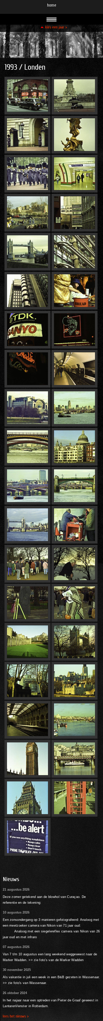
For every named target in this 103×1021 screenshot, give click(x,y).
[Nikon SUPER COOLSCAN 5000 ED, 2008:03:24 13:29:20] (74, 563)
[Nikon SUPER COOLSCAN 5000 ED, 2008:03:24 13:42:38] (74, 797)
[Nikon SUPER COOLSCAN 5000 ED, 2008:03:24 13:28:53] (74, 290)
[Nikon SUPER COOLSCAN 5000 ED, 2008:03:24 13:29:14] (27, 524)
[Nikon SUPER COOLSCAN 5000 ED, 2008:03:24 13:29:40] (74, 719)
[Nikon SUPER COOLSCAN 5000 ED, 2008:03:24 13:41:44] (74, 212)
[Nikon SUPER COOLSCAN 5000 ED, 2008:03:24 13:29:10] (74, 485)
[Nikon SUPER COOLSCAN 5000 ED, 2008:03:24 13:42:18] (74, 524)
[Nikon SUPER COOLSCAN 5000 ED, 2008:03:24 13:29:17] (27, 563)
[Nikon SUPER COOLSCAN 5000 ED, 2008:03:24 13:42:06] (74, 329)
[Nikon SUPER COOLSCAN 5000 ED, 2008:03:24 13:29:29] (27, 680)
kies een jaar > (56, 27)
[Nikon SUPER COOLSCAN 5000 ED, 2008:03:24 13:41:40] (74, 134)
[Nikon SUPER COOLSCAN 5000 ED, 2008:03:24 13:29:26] (74, 641)
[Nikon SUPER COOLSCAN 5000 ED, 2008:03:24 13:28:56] (74, 368)
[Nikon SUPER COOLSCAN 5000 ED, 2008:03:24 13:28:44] (74, 173)
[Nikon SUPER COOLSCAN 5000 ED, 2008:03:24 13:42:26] (74, 602)
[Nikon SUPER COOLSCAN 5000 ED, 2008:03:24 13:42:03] (27, 329)
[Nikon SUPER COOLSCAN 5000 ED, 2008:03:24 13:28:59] (27, 407)
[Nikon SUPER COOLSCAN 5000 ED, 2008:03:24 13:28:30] (27, 95)
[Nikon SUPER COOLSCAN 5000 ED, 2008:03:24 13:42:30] (27, 758)
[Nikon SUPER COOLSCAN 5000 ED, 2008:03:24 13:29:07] (27, 485)
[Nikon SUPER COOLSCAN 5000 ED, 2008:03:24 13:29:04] (27, 446)
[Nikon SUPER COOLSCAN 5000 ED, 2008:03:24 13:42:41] (27, 836)
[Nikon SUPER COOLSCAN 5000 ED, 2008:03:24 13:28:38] (27, 134)
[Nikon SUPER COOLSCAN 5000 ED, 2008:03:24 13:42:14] (74, 446)
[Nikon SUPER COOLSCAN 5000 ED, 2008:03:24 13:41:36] (74, 95)
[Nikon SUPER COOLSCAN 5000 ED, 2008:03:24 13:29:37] (27, 719)
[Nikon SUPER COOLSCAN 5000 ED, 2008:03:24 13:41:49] (74, 251)
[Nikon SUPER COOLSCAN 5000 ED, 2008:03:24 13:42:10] (27, 368)
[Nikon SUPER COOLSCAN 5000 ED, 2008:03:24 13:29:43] (74, 758)
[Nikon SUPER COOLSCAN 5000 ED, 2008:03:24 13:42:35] (27, 797)
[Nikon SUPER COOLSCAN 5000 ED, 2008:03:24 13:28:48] (27, 212)
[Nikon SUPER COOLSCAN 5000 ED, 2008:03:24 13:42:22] (27, 602)
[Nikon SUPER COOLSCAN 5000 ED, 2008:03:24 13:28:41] (27, 173)
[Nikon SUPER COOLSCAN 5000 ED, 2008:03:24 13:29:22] (27, 641)
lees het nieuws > (16, 1016)
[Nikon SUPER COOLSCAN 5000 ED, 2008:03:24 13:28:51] (27, 251)
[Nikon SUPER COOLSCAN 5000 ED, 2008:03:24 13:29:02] (74, 407)
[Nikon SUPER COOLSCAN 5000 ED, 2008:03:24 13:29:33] (74, 680)
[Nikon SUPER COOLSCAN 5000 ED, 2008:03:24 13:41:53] (27, 290)
